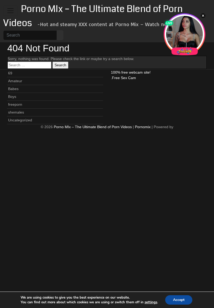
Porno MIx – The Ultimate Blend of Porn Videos (93, 127)
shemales (16, 112)
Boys (12, 96)
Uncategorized (20, 120)
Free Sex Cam (124, 78)
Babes (13, 89)
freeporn (15, 104)
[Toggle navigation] (10, 10)
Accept (179, 299)
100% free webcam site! (131, 72)
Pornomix (143, 127)
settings (151, 302)
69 (10, 73)
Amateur (15, 81)
